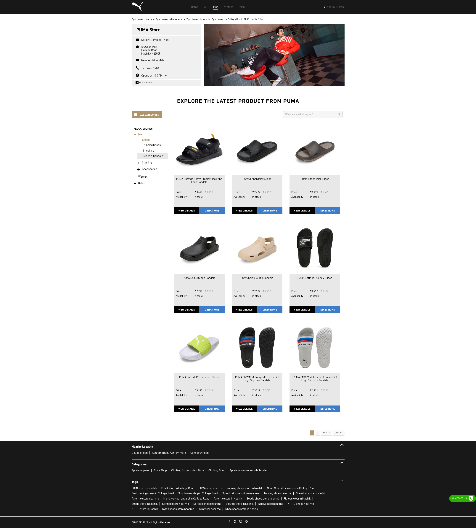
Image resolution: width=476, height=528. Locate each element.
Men (140, 134)
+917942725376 (150, 67)
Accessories (149, 169)
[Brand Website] (246, 521)
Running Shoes (152, 145)
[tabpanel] (274, 54)
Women (142, 176)
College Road (140, 452)
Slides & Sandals (153, 156)
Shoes (146, 140)
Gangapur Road (199, 452)
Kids (141, 183)
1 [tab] (271, 81)
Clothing (147, 162)
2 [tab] (277, 81)
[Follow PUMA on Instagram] (240, 521)
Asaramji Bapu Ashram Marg (169, 452)
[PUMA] (137, 7)
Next (325, 433)
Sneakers (148, 150)
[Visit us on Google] (235, 521)
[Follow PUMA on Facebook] (229, 521)
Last (337, 433)
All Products (250, 19)
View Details (186, 210)
